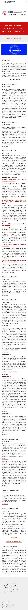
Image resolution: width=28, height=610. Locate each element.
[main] (14, 28)
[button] (1, 2)
